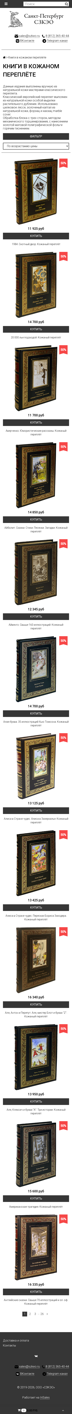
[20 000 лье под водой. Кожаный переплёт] (36, 285)
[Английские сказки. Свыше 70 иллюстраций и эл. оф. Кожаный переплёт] (36, 1247)
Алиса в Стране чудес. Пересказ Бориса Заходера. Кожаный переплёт (36, 917)
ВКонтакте (27, 40)
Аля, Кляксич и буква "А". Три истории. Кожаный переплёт (36, 1111)
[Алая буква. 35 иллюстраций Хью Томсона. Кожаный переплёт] (36, 669)
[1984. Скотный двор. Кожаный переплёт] (36, 192)
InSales (45, 1397)
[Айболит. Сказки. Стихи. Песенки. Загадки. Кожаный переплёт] (36, 475)
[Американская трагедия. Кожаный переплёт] (36, 1154)
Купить (36, 236)
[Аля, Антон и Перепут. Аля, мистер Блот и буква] (36, 960)
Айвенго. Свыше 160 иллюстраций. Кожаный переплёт (36, 626)
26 (42, 1314)
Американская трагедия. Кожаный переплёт (36, 1206)
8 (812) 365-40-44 (57, 36)
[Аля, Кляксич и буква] (36, 1057)
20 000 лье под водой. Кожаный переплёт (36, 337)
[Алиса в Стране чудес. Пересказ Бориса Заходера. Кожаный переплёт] (36, 863)
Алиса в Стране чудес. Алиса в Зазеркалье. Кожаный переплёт (36, 820)
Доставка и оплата (16, 1340)
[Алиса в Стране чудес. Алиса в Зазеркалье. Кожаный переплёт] (36, 766)
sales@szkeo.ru (29, 36)
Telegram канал (57, 40)
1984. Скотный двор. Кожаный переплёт (36, 244)
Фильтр (36, 136)
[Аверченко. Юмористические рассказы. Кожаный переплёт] (36, 378)
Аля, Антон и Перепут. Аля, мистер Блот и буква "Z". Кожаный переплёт (36, 1014)
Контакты (9, 1345)
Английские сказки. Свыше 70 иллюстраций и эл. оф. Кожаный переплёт (36, 1302)
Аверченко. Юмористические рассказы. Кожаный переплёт (36, 432)
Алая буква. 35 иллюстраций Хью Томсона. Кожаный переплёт (36, 723)
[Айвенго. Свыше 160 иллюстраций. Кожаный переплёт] (36, 572)
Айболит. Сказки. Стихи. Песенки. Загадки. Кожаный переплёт (36, 529)
